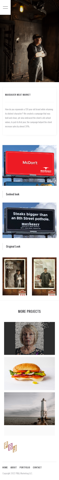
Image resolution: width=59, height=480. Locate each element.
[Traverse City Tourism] (29, 408)
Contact (37, 467)
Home (5, 467)
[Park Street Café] (29, 373)
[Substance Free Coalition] (29, 338)
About (13, 467)
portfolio (25, 467)
